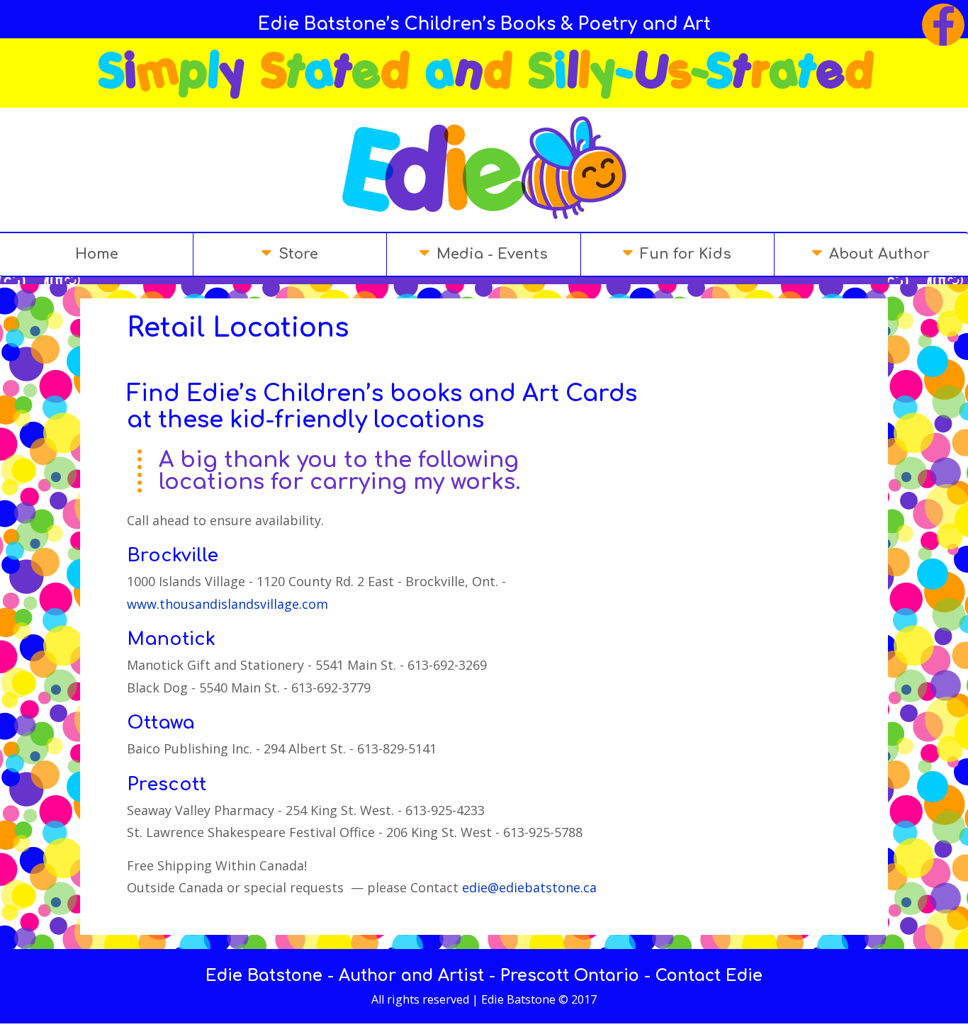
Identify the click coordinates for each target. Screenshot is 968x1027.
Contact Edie (708, 975)
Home (96, 254)
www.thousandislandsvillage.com (227, 603)
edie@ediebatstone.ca (529, 887)
